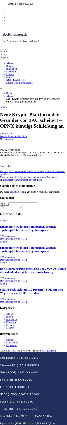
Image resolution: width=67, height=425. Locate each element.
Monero (10, 77)
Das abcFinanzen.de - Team (13, 136)
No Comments (7, 139)
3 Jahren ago (6, 133)
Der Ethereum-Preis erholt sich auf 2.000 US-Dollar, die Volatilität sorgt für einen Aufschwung (33, 270)
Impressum (11, 345)
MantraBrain (49, 350)
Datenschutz (12, 342)
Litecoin (10, 74)
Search (3, 51)
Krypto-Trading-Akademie (19, 82)
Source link (5, 166)
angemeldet (15, 191)
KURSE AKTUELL (16, 80)
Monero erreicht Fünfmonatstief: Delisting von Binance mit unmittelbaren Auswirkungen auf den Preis (29, 178)
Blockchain (11, 68)
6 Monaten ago (7, 236)
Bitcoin (9, 66)
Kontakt (10, 339)
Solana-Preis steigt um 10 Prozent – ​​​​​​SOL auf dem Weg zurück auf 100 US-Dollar (31, 291)
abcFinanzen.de (14, 34)
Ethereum (11, 71)
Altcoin (10, 63)
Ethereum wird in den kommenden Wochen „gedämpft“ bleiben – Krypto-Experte (28, 228)
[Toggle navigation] (1, 49)
